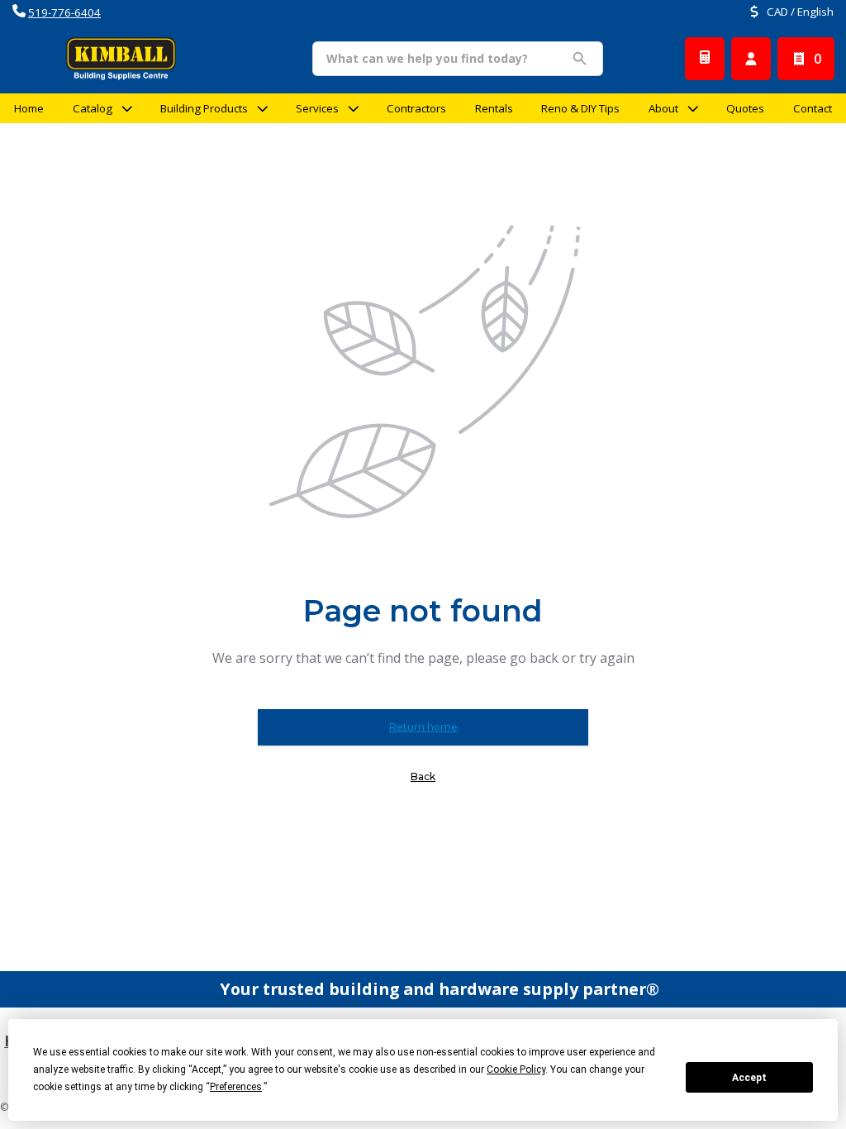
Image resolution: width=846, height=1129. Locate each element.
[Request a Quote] (705, 58)
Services (317, 108)
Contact (812, 108)
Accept (749, 1078)
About (663, 108)
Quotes (745, 108)
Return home (423, 727)
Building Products (204, 108)
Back (423, 776)
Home (29, 108)
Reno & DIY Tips (580, 108)
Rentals (494, 108)
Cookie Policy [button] (516, 1069)
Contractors (416, 108)
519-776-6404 (64, 12)
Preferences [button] (236, 1087)
